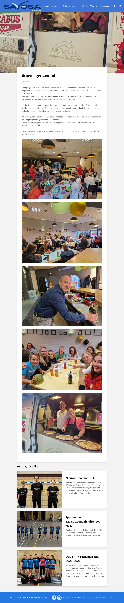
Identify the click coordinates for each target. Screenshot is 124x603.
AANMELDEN (76, 597)
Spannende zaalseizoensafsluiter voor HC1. (84, 521)
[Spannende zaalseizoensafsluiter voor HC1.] (39, 528)
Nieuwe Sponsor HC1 (80, 478)
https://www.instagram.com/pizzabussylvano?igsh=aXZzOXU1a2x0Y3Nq (54, 131)
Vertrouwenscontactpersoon (46, 6)
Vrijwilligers (105, 6)
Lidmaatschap (25, 6)
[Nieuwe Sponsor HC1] (39, 489)
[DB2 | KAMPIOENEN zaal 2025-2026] (39, 568)
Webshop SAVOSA (89, 6)
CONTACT (111, 597)
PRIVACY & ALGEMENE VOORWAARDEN (94, 597)
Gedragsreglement (70, 6)
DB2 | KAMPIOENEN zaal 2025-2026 (82, 559)
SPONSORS (67, 597)
